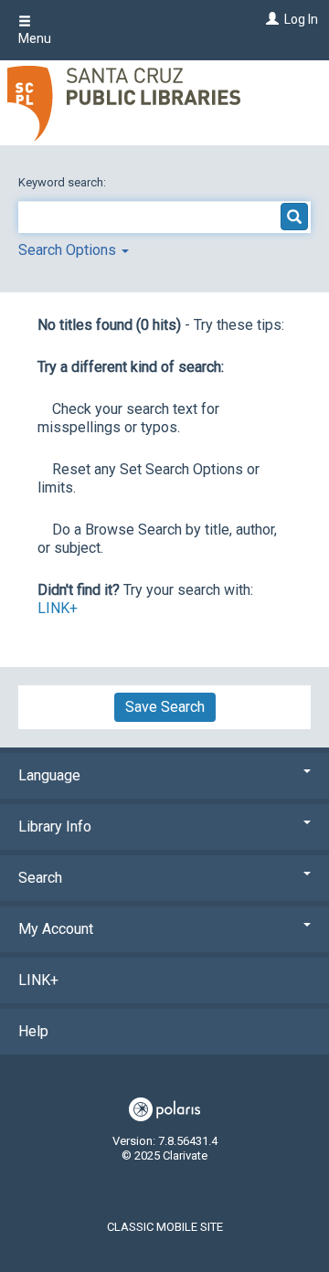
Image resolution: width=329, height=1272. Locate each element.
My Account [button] (55, 929)
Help (33, 1031)
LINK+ (57, 608)
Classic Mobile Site (165, 1227)
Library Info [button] (54, 826)
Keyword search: (63, 182)
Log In (301, 19)
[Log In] (270, 19)
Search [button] (40, 877)
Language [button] (49, 775)
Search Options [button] (69, 250)
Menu (34, 38)
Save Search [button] (165, 707)
